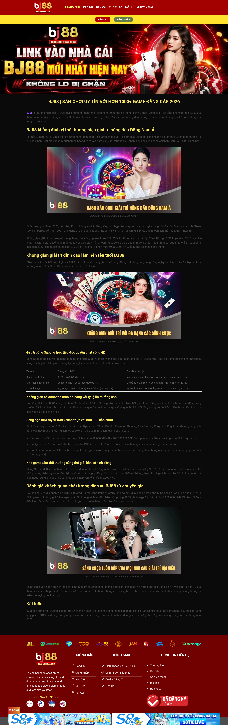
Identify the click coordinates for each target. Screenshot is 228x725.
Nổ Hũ (129, 7)
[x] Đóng (14, 710)
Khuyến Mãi (145, 7)
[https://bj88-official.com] (43, 7)
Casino (88, 7)
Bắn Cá (101, 7)
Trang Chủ (72, 7)
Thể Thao (115, 7)
